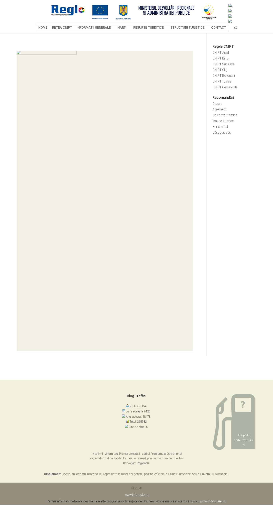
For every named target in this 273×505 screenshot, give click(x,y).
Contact (218, 27)
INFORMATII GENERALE (94, 27)
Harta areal (220, 127)
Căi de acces (221, 132)
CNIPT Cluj (219, 70)
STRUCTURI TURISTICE (187, 27)
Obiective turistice (224, 115)
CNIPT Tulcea (221, 81)
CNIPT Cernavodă (225, 87)
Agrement (219, 109)
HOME (42, 27)
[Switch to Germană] (230, 16)
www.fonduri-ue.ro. (213, 501)
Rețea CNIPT (62, 27)
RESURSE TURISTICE (148, 27)
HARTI (122, 27)
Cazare (217, 104)
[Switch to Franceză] (230, 10)
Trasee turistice (223, 121)
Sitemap (136, 487)
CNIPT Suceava (223, 64)
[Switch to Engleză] (230, 5)
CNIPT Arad (220, 52)
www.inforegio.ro (136, 495)
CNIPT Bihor (220, 58)
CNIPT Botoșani (223, 76)
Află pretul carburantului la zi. (244, 440)
